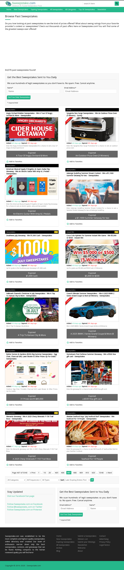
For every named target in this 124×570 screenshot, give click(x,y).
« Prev (32, 472)
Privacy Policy (104, 542)
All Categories (70, 9)
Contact (102, 536)
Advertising (103, 539)
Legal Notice (104, 545)
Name (9, 88)
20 (50, 472)
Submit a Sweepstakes (87, 536)
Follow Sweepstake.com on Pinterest (24, 509)
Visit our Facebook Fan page (20, 496)
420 (93, 472)
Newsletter (101, 9)
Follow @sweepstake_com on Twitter (24, 506)
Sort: (62, 480)
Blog (58, 551)
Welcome (81, 548)
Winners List (83, 539)
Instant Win (92, 232)
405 (56, 472)
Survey (69, 110)
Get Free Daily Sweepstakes (19, 97)
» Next (109, 472)
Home (8, 9)
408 (75, 472)
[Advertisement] (62, 49)
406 (62, 472)
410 (87, 472)
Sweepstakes (10, 110)
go (92, 479)
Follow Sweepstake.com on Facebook (25, 504)
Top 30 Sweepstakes (87, 9)
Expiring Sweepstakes (39, 9)
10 (45, 472)
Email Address (69, 88)
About (80, 551)
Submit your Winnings (86, 542)
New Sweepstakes (21, 9)
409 (81, 472)
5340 (101, 472)
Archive (59, 548)
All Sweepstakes (56, 9)
